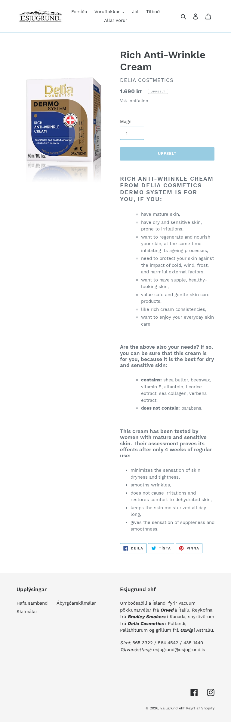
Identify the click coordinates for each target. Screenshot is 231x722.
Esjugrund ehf (172, 708)
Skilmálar (27, 611)
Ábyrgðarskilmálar (76, 603)
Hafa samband (32, 603)
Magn (125, 121)
